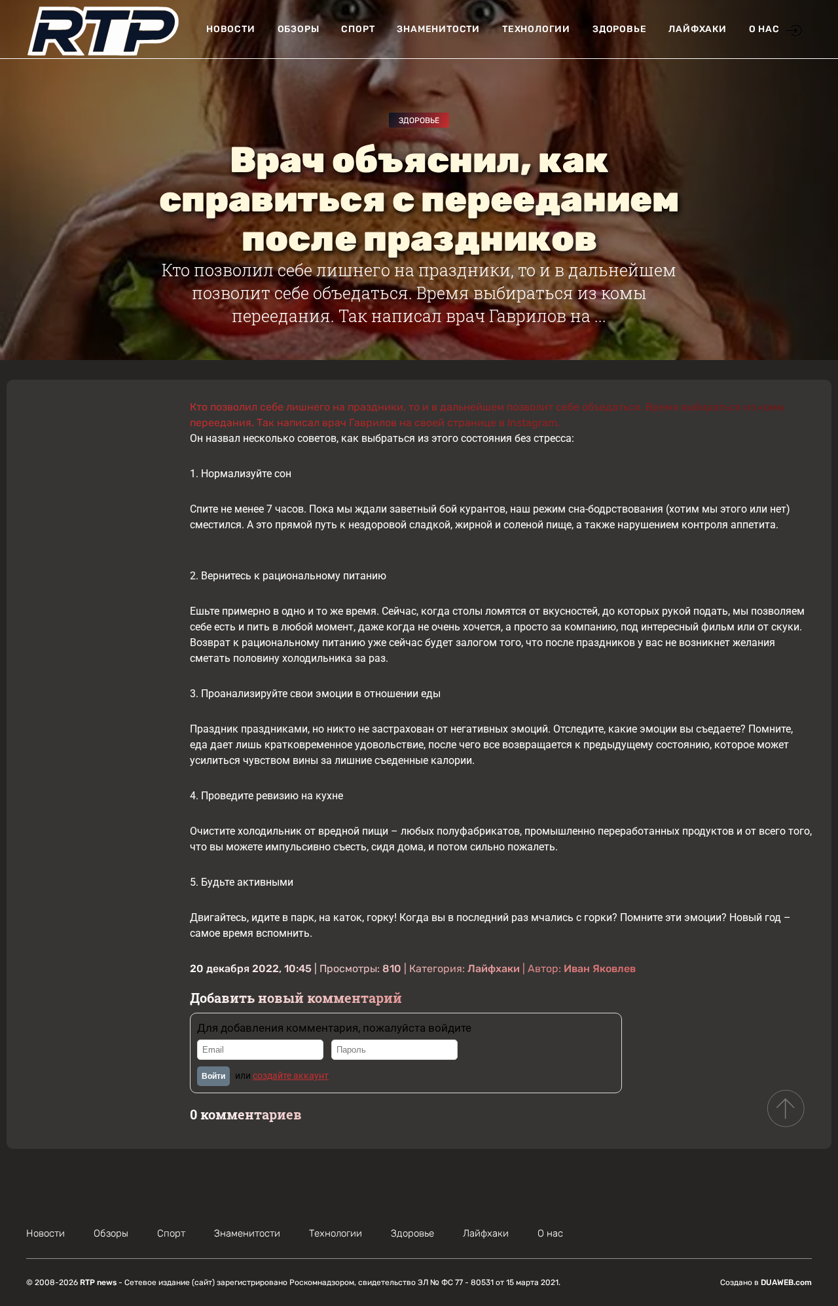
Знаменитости (438, 29)
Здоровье (619, 29)
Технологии (536, 29)
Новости (230, 29)
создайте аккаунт (291, 1075)
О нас (764, 29)
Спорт (357, 29)
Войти (213, 1076)
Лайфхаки (697, 29)
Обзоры (298, 29)
